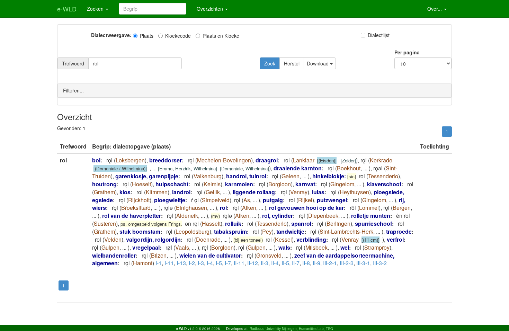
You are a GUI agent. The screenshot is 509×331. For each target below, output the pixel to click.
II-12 (252, 263)
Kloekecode (178, 35)
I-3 (201, 263)
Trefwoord (73, 63)
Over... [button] (435, 8)
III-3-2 (380, 263)
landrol (181, 192)
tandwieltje (290, 231)
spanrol (301, 223)
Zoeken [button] (96, 8)
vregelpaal (146, 247)
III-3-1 (363, 263)
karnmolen (239, 184)
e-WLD (67, 8)
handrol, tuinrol (246, 176)
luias (318, 192)
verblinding (311, 239)
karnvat (305, 184)
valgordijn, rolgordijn (153, 239)
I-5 (219, 263)
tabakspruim (230, 231)
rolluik (233, 223)
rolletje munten (370, 216)
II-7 (296, 263)
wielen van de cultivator (210, 255)
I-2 (192, 263)
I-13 (181, 263)
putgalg (273, 200)
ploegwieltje (169, 200)
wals (284, 247)
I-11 (169, 263)
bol (96, 160)
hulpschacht (171, 184)
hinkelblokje (328, 176)
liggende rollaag (254, 192)
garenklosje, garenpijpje (146, 176)
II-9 (316, 263)
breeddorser (165, 160)
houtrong (104, 184)
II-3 (264, 263)
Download (318, 63)
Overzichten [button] (210, 8)
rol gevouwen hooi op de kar (306, 208)
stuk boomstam (139, 231)
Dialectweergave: (111, 35)
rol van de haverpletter (131, 216)
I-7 (228, 263)
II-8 (306, 263)
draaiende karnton (298, 168)
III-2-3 (347, 263)
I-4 (210, 263)
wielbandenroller (114, 255)
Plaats (146, 35)
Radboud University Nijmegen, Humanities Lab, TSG (291, 328)
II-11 (239, 263)
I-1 (158, 263)
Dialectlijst (379, 35)
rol (223, 208)
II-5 (285, 263)
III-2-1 (330, 263)
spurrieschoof (373, 223)
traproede (399, 231)
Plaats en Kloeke (221, 35)
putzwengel (332, 200)
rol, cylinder (277, 216)
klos (125, 192)
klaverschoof (384, 184)
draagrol (267, 160)
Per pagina (407, 52)
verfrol (395, 239)
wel (344, 247)
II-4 (275, 263)
